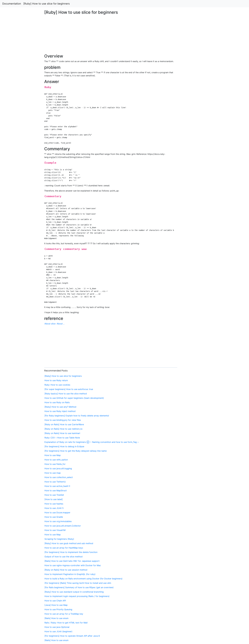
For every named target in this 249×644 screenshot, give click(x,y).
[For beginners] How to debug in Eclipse (64, 446)
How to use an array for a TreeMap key (63, 614)
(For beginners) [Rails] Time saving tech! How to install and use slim (77, 583)
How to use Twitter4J (55, 481)
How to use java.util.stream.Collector (62, 525)
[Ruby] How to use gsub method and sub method (68, 543)
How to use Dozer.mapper (57, 512)
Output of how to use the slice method (63, 556)
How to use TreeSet (54, 495)
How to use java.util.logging (58, 468)
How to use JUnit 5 (54, 508)
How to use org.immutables (58, 521)
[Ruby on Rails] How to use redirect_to (63, 429)
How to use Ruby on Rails (57, 402)
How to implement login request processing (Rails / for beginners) (76, 596)
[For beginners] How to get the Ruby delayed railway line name (75, 451)
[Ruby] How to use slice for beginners (46, 3)
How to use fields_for (54, 464)
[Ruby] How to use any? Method (60, 406)
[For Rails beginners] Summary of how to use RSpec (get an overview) (79, 587)
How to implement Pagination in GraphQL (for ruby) (69, 574)
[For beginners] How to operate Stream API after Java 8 (72, 636)
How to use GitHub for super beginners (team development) (74, 398)
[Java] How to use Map (56, 605)
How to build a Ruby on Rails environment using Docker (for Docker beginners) (83, 578)
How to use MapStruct (55, 490)
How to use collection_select (58, 477)
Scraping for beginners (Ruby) (59, 539)
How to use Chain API (55, 600)
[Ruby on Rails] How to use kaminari (62, 433)
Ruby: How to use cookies (57, 384)
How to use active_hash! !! (57, 486)
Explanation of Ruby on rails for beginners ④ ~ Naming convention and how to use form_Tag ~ (91, 442)
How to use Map (52, 455)
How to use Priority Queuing (58, 609)
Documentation (11, 3)
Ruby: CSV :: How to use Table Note (62, 437)
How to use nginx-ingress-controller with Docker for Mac (72, 565)
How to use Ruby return (56, 380)
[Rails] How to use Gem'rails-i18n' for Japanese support (71, 561)
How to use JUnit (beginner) (58, 631)
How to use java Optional (56, 627)
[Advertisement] (201, 147)
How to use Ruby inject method (59, 411)
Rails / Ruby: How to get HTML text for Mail (66, 622)
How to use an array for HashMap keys (63, 547)
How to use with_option (56, 459)
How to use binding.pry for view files (62, 420)
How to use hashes (53, 503)
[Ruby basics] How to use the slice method (65, 393)
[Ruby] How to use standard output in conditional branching (74, 591)
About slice (50, 323)
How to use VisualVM (54, 530)
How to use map (52, 473)
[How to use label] (53, 499)
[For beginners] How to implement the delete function (70, 552)
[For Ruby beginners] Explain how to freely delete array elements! (76, 415)
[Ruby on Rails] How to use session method (65, 569)
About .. (60, 323)
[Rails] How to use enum (56, 618)
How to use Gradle (53, 517)
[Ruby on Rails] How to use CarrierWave (64, 424)
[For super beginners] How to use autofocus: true (68, 389)
